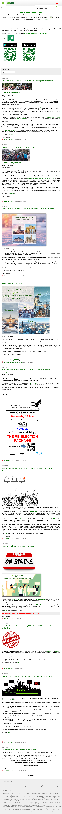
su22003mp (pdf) (9, 538)
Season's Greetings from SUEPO (12, 283)
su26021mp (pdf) (9, 139)
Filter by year (5, 69)
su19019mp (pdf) (9, 668)
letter (49, 513)
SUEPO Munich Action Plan (11, 130)
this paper (11, 193)
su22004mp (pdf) (9, 460)
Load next (31, 775)
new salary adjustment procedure (36, 107)
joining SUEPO (14, 360)
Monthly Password (36, 786)
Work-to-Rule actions (40, 599)
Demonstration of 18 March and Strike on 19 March (19, 147)
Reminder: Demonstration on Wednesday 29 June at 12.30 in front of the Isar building (27, 469)
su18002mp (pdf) (9, 771)
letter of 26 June (21, 118)
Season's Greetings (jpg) (11, 275)
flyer (5, 392)
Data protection (20, 786)
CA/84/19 (57, 651)
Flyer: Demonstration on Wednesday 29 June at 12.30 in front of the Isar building (26, 371)
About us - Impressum (9, 786)
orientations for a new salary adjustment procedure (40, 178)
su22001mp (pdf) (9, 618)
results (20, 519)
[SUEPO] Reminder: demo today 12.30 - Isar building (19, 750)
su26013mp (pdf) (9, 201)
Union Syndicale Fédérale (53, 117)
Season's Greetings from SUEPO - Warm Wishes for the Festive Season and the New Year (28, 210)
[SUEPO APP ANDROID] (10, 45)
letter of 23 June (20, 120)
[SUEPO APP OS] (29, 45)
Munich (2, 7)
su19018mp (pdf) (9, 742)
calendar (4, 602)
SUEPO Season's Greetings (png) (13, 362)
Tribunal (38, 605)
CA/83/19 (49, 651)
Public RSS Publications (50, 786)
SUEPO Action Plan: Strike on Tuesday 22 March (18, 546)
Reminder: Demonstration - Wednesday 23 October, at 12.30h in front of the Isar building (27, 627)
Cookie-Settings (8, 790)
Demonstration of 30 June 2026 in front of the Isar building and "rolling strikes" (28, 81)
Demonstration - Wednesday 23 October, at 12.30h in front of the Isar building (27, 676)
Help (27, 786)
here (18, 662)
